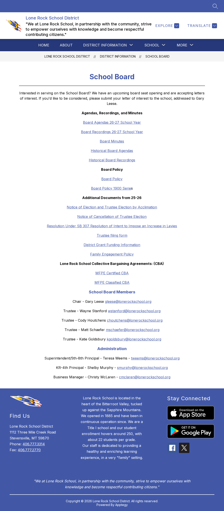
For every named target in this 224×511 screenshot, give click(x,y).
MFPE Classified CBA (112, 282)
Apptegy (121, 505)
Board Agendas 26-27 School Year (112, 122)
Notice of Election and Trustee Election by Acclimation (112, 207)
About (66, 45)
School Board (157, 56)
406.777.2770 (29, 450)
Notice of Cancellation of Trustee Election (112, 216)
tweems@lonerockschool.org (155, 358)
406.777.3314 (34, 444)
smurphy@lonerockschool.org (142, 367)
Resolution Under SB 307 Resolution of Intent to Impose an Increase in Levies (112, 226)
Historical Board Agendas (112, 150)
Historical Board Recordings (112, 160)
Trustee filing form (112, 235)
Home (43, 45)
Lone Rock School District (67, 56)
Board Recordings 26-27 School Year (112, 132)
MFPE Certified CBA (112, 273)
